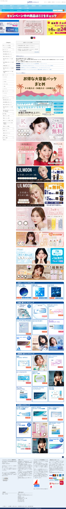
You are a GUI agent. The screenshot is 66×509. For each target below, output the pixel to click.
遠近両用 (40, 5)
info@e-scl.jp (22, 501)
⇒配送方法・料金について (22, 477)
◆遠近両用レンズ (6, 65)
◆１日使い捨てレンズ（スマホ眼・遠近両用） (9, 111)
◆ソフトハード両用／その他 (8, 120)
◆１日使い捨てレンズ (7, 51)
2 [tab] (32, 36)
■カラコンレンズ (5, 97)
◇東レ (5, 86)
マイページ (12, 10)
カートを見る (26, 10)
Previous (1, 28)
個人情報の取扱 (30, 506)
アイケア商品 (26, 8)
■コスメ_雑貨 (5, 137)
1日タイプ (4, 5)
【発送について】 (21, 459)
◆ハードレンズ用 (6, 118)
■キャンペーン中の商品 (7, 45)
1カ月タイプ (19, 5)
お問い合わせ (19, 10)
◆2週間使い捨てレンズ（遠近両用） (8, 72)
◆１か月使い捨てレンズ (7, 56)
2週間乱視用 (34, 5)
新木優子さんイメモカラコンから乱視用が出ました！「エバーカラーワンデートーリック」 (33, 67)
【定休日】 (4, 492)
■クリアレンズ (5, 49)
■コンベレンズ (5, 91)
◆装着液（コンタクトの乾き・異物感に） (9, 123)
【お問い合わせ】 (21, 492)
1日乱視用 (26, 5)
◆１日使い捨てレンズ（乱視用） (8, 59)
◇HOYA (5, 81)
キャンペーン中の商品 (7, 47)
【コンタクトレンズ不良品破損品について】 (41, 459)
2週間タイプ (12, 5)
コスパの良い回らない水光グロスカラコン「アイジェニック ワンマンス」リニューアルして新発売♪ (34, 65)
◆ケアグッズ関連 (6, 126)
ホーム (4, 10)
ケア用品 (11, 8)
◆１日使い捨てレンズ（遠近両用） (9, 69)
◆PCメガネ (5, 135)
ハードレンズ (48, 5)
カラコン (4, 8)
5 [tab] (34, 36)
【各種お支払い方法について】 (54, 459)
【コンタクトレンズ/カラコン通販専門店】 (9, 459)
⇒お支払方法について (52, 472)
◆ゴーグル (5, 130)
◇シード (5, 79)
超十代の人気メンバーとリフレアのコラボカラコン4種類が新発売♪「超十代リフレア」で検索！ (34, 69)
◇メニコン (5, 76)
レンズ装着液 (19, 8)
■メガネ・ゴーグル (6, 128)
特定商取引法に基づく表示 (22, 506)
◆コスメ (5, 139)
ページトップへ (63, 457)
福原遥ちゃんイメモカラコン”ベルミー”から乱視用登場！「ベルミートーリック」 (31, 63)
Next (65, 28)
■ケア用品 (4, 113)
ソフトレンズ (55, 5)
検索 (63, 10)
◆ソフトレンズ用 (6, 115)
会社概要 (9, 506)
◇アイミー (5, 88)
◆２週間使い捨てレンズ (7, 102)
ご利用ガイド (5, 506)
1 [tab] (31, 36)
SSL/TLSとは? (5, 480)
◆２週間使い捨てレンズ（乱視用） (9, 63)
